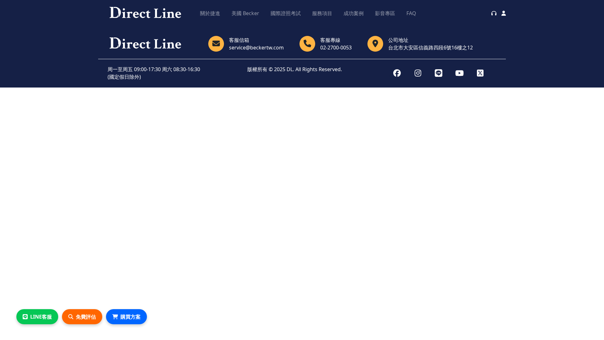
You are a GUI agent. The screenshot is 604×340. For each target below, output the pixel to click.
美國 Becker (245, 13)
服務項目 (322, 13)
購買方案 (130, 316)
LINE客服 (41, 316)
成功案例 (354, 13)
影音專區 (385, 13)
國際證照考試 (286, 13)
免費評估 (86, 316)
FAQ (411, 13)
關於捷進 (210, 13)
